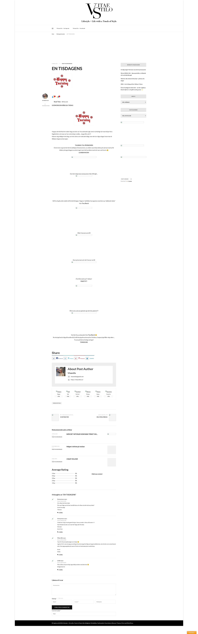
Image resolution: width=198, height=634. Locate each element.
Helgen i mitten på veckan (76, 446)
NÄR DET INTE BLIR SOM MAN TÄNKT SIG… (82, 434)
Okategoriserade (67, 63)
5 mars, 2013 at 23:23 (61, 562)
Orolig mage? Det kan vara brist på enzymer (133, 69)
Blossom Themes (116, 623)
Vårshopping (57, 403)
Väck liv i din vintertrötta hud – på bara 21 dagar (132, 79)
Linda (58, 560)
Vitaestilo (45, 100)
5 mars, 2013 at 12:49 (61, 501)
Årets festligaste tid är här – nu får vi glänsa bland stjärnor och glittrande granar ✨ (133, 88)
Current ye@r (56, 610)
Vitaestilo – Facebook (79, 28)
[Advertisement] (99, 46)
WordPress (130, 623)
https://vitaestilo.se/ (77, 379)
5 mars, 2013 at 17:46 (61, 520)
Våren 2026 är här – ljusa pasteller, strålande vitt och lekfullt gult (133, 74)
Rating (54, 598)
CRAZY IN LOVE (72, 459)
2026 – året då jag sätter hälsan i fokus (132, 84)
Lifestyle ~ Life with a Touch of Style (99, 21)
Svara (61, 512)
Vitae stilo (60, 538)
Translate (130, 181)
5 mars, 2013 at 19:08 (61, 539)
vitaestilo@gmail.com (77, 376)
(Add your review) (97, 474)
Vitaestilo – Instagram (63, 28)
